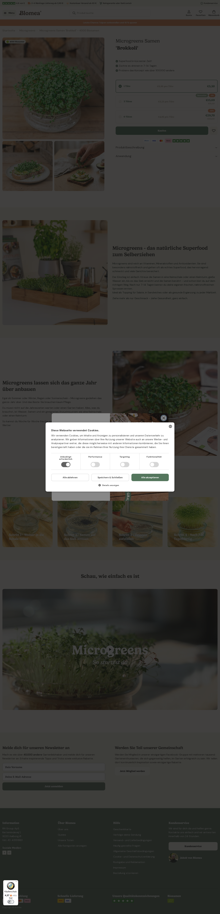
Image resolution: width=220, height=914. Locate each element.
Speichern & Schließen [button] (110, 477)
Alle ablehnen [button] (70, 477)
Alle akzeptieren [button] (150, 477)
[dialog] (110, 457)
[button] (110, 486)
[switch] (11, 902)
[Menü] (16, 882)
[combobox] (170, 426)
